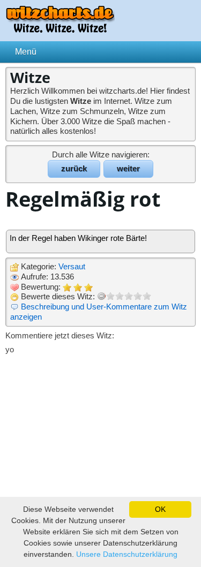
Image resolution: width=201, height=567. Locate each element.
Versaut (71, 266)
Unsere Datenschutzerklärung (126, 554)
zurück (74, 168)
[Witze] (60, 29)
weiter (128, 168)
